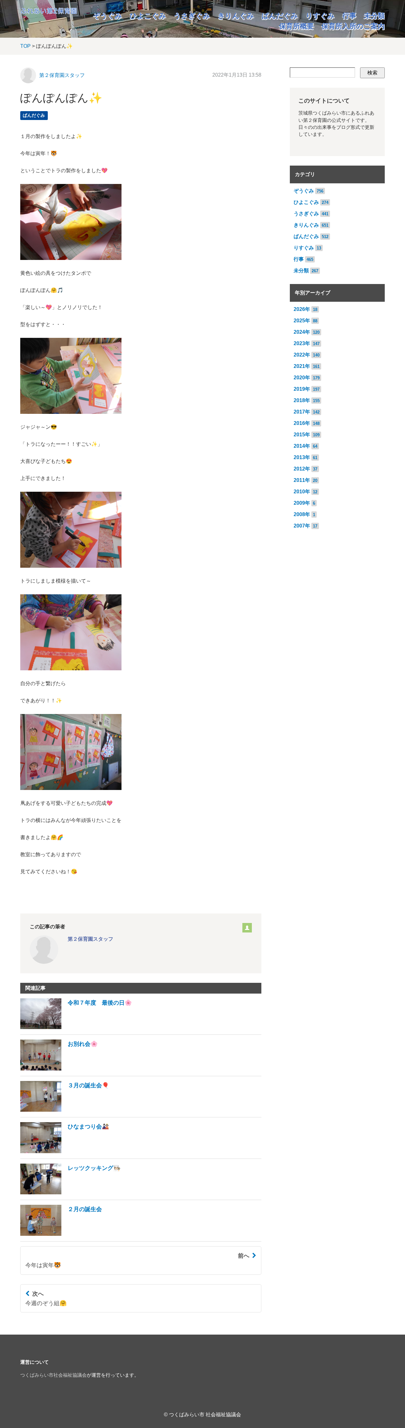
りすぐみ (320, 16)
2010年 (302, 491)
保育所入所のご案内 (353, 26)
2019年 (302, 389)
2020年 (302, 377)
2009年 (302, 503)
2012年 (302, 468)
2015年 (302, 434)
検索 (372, 72)
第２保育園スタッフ (62, 75)
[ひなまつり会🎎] (64, 1151)
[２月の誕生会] (61, 1234)
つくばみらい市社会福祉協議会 (53, 1375)
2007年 (302, 525)
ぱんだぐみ (280, 16)
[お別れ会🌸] (59, 1068)
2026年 (302, 309)
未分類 (374, 16)
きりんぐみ (236, 16)
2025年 (302, 320)
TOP (25, 46)
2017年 (302, 411)
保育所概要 (296, 26)
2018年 (302, 400)
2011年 (302, 480)
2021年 (302, 366)
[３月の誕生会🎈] (64, 1110)
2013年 (302, 457)
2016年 (302, 423)
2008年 (302, 514)
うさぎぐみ (192, 16)
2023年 (302, 343)
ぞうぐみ (107, 16)
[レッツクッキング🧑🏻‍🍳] (70, 1192)
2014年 (302, 446)
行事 (349, 16)
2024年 (302, 332)
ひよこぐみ (148, 16)
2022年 (302, 354)
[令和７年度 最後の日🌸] (76, 1027)
